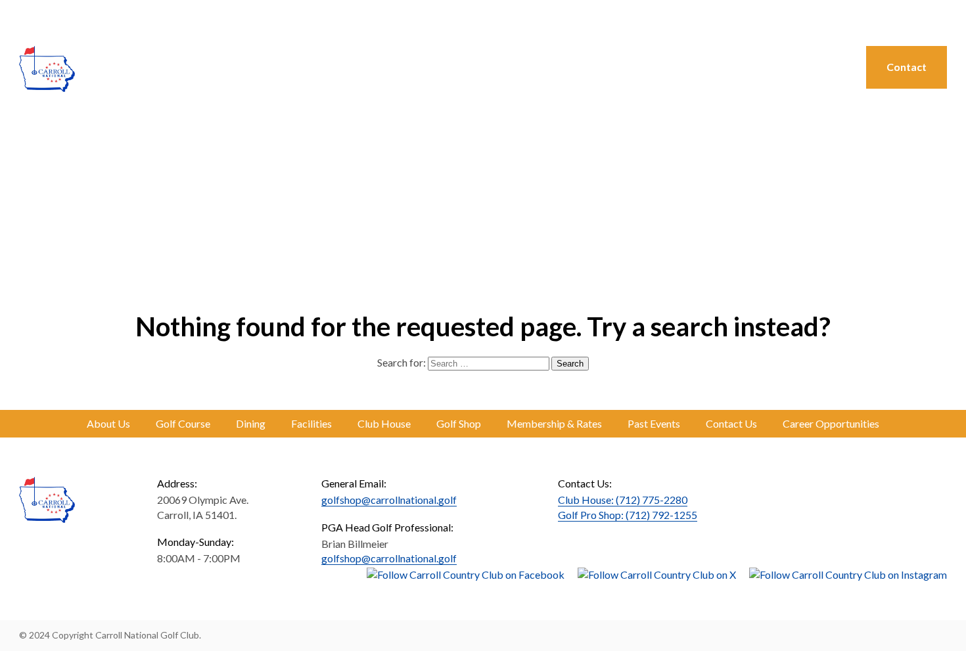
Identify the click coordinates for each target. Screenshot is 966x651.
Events (813, 66)
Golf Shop (605, 66)
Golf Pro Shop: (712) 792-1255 (627, 514)
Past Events (654, 423)
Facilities (311, 423)
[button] (25, 18)
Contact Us (731, 423)
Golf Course (384, 66)
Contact (906, 66)
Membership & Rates (554, 423)
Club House (384, 423)
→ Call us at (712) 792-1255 (798, 17)
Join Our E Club (912, 17)
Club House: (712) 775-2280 (622, 499)
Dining (457, 66)
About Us (304, 66)
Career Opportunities (831, 423)
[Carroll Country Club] (47, 69)
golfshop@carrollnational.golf (389, 499)
